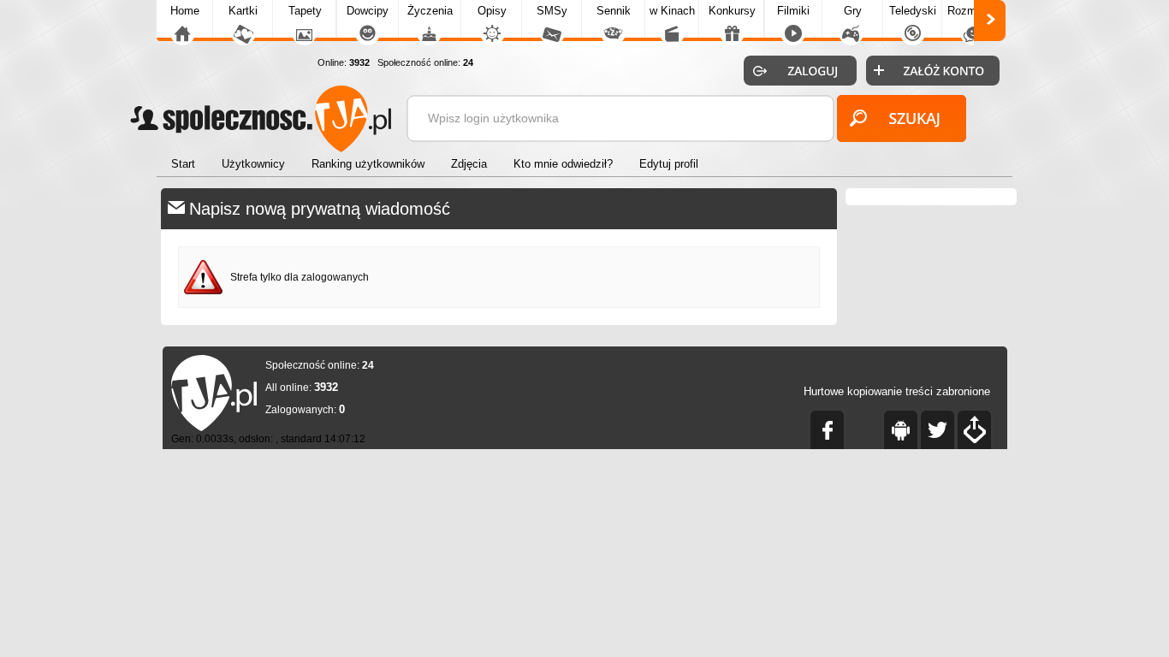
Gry (853, 10)
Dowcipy (368, 10)
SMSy (552, 10)
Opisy (492, 10)
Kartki (243, 10)
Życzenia (430, 10)
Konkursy (732, 10)
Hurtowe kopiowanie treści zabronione (897, 391)
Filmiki (793, 10)
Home (184, 10)
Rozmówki (973, 10)
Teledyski (912, 10)
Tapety (305, 10)
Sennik (613, 10)
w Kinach (672, 10)
